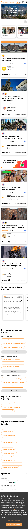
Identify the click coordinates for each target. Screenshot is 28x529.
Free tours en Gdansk (8, 431)
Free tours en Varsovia (11, 6)
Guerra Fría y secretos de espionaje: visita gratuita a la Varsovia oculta (12, 98)
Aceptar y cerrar (14, 524)
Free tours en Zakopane (8, 453)
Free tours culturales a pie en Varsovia (13, 347)
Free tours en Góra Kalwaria (10, 467)
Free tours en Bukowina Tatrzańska (12, 464)
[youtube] (8, 486)
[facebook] (5, 486)
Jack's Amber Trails (11, 107)
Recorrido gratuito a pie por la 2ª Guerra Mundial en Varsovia (13, 137)
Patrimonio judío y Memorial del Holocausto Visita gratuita (13, 265)
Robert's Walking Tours (12, 234)
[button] (8, 32)
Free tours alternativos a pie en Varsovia (13, 343)
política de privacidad (14, 509)
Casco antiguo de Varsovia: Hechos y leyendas (12, 188)
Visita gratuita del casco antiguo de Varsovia (14, 59)
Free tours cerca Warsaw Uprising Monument (14, 379)
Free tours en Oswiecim (8, 442)
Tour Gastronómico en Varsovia (11, 407)
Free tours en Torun (7, 446)
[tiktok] (14, 486)
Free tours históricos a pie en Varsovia (13, 340)
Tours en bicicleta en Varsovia (10, 366)
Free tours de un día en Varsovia (11, 359)
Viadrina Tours (10, 67)
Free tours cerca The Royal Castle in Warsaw (14, 382)
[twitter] (11, 486)
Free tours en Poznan (8, 439)
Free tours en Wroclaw (8, 435)
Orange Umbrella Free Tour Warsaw (15, 145)
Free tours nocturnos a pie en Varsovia (13, 363)
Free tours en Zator (7, 457)
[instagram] (2, 486)
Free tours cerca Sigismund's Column (12, 386)
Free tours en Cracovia (8, 428)
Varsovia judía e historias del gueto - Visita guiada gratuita (13, 226)
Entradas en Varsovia (8, 404)
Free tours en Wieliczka (8, 449)
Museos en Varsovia (7, 411)
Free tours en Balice (7, 460)
